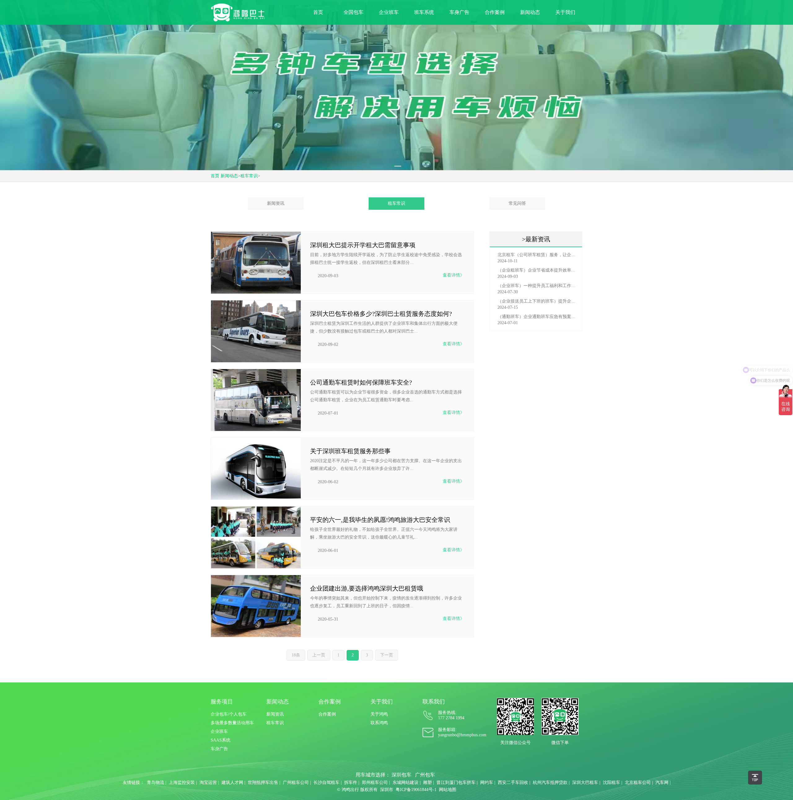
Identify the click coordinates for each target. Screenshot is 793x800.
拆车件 (350, 782)
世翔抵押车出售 (263, 782)
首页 (318, 12)
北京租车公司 (638, 782)
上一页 (318, 655)
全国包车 (353, 12)
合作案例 (495, 12)
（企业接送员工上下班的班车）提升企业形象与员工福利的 (537, 301)
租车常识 (249, 176)
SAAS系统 (220, 740)
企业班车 (389, 12)
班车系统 (424, 12)
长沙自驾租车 (326, 782)
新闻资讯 (275, 203)
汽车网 (661, 782)
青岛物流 (155, 782)
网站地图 (447, 789)
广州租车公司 (296, 782)
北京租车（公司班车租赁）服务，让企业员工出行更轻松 (537, 254)
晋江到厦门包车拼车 (455, 782)
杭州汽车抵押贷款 (550, 782)
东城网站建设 (405, 782)
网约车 (486, 782)
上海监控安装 (182, 782)
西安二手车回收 (513, 782)
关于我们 (565, 12)
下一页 (386, 655)
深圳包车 (401, 774)
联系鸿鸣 (379, 722)
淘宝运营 (208, 782)
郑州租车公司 (375, 782)
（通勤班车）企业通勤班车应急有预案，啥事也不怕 (537, 316)
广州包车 (425, 774)
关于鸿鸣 (379, 714)
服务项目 (222, 702)
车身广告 (459, 12)
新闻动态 (530, 12)
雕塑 (427, 782)
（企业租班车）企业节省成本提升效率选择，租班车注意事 (537, 270)
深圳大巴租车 (585, 782)
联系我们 (434, 702)
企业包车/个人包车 (229, 714)
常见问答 (517, 203)
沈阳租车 (611, 782)
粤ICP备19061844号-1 (416, 789)
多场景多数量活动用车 (232, 722)
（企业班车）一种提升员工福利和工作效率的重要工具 (537, 285)
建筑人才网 (232, 782)
